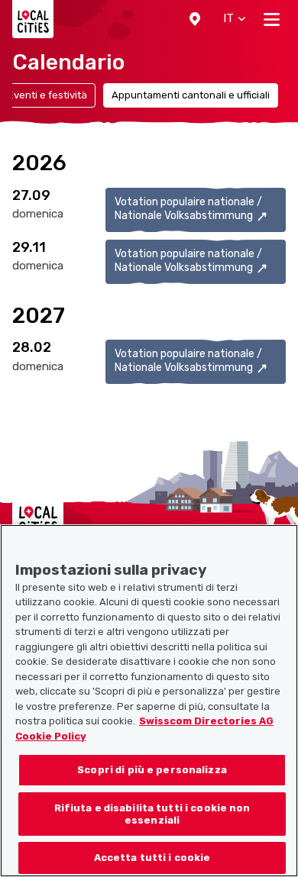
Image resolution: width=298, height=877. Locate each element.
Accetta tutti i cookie (152, 857)
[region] (149, 700)
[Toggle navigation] (272, 19)
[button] (194, 19)
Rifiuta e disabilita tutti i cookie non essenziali (152, 814)
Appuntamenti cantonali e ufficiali (191, 95)
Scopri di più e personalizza (152, 769)
